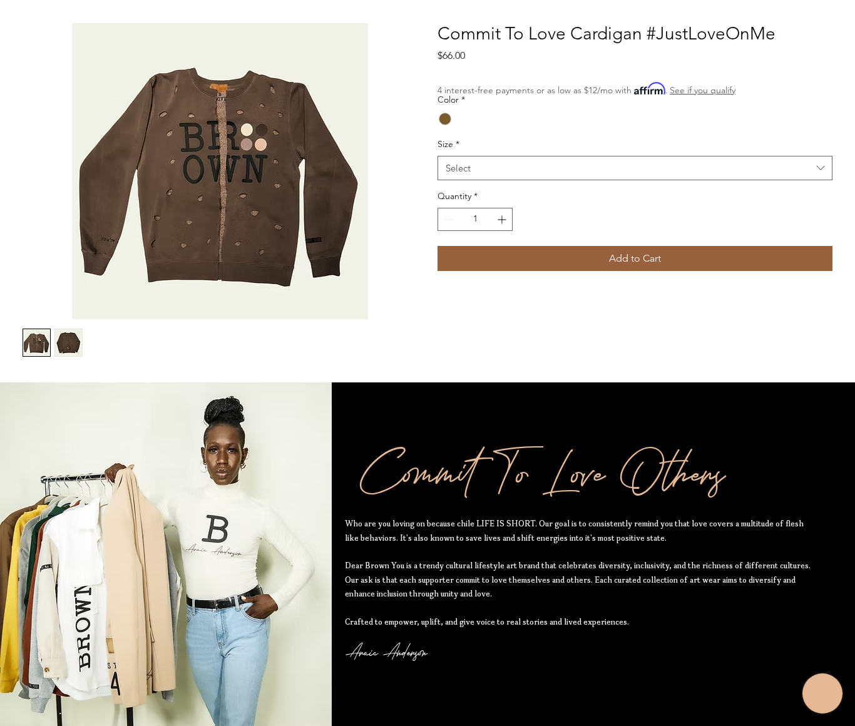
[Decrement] (447, 219)
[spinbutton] (475, 219)
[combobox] (635, 168)
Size (448, 144)
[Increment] (503, 219)
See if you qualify (702, 90)
